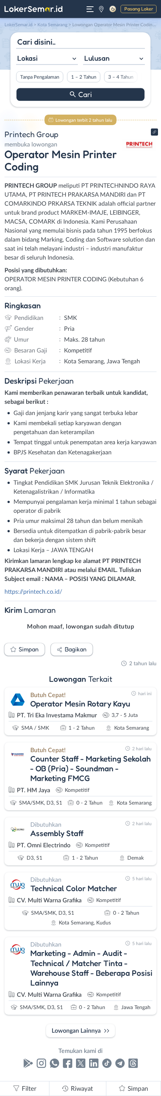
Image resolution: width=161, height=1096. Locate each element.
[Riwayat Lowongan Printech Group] (139, 158)
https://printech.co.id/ (33, 592)
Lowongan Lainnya (76, 1031)
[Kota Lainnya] (101, 9)
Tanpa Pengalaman (39, 77)
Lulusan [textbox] (97, 58)
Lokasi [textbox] (27, 58)
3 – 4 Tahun (120, 77)
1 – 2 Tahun (83, 77)
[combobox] (47, 59)
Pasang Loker (138, 9)
